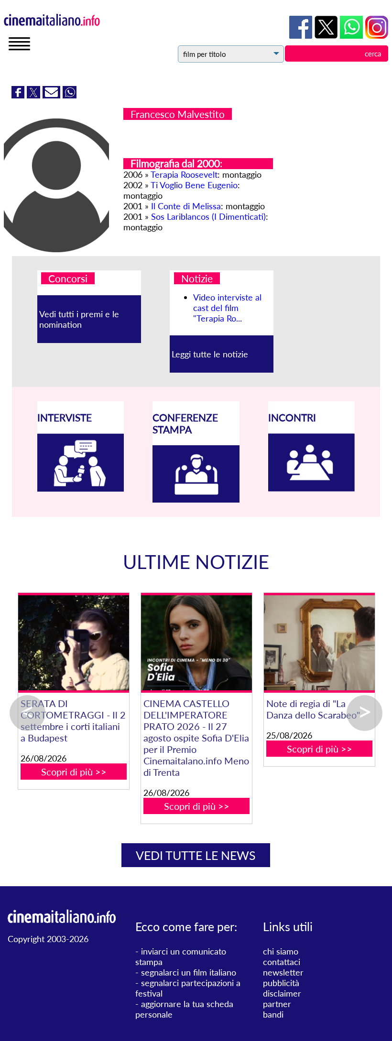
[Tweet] (35, 95)
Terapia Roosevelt (184, 174)
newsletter (283, 972)
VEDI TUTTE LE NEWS (196, 855)
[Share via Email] (53, 95)
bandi (273, 1014)
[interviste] (80, 488)
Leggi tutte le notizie (210, 354)
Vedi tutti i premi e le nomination (79, 319)
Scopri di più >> (74, 771)
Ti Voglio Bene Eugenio (194, 185)
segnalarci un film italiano (188, 972)
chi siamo (280, 951)
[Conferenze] (196, 499)
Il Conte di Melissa (186, 206)
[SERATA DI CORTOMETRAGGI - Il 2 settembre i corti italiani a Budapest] (73, 643)
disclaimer (282, 993)
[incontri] (311, 488)
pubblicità (281, 982)
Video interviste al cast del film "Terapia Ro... (227, 307)
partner (277, 1003)
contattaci (281, 961)
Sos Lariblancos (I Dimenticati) (208, 216)
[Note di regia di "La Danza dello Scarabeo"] (319, 643)
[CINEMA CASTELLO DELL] (196, 643)
